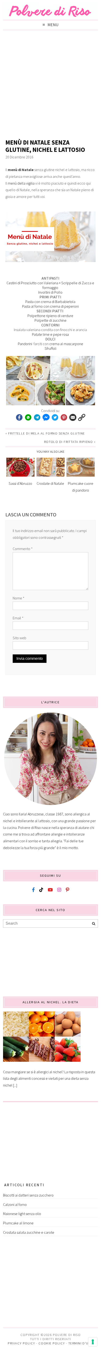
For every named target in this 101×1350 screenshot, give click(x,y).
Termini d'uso (80, 1343)
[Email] (72, 417)
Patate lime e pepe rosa (50, 334)
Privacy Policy (21, 1343)
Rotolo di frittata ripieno (68, 442)
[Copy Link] (81, 417)
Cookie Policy (52, 1343)
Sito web (19, 637)
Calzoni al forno (15, 1204)
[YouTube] (50, 890)
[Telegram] (37, 417)
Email (18, 618)
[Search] (93, 923)
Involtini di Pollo (50, 292)
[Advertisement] (50, 85)
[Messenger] (46, 417)
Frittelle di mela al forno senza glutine (46, 433)
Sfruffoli (50, 348)
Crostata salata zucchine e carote (28, 1232)
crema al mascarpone (66, 343)
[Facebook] (19, 417)
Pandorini (25, 343)
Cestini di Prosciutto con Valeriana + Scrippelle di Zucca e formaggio (50, 285)
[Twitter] (54, 417)
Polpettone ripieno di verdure (50, 315)
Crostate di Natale (50, 483)
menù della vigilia (21, 183)
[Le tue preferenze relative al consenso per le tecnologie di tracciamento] (92, 1341)
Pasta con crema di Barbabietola (50, 301)
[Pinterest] (63, 417)
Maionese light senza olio (22, 1213)
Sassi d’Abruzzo (20, 483)
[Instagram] (59, 890)
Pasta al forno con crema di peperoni (50, 306)
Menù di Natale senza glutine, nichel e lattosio (45, 146)
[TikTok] (41, 890)
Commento (23, 548)
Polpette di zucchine (50, 320)
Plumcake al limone (18, 1223)
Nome (18, 598)
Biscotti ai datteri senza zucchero (28, 1195)
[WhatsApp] (28, 417)
